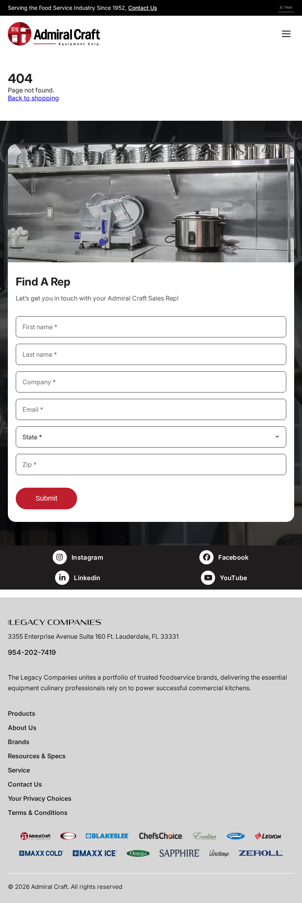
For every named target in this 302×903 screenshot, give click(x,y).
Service (19, 770)
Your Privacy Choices (40, 798)
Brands (18, 742)
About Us (22, 728)
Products (21, 713)
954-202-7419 (32, 652)
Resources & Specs (37, 756)
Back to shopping (33, 98)
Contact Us (142, 7)
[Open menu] (286, 34)
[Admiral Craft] (54, 34)
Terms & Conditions (38, 812)
